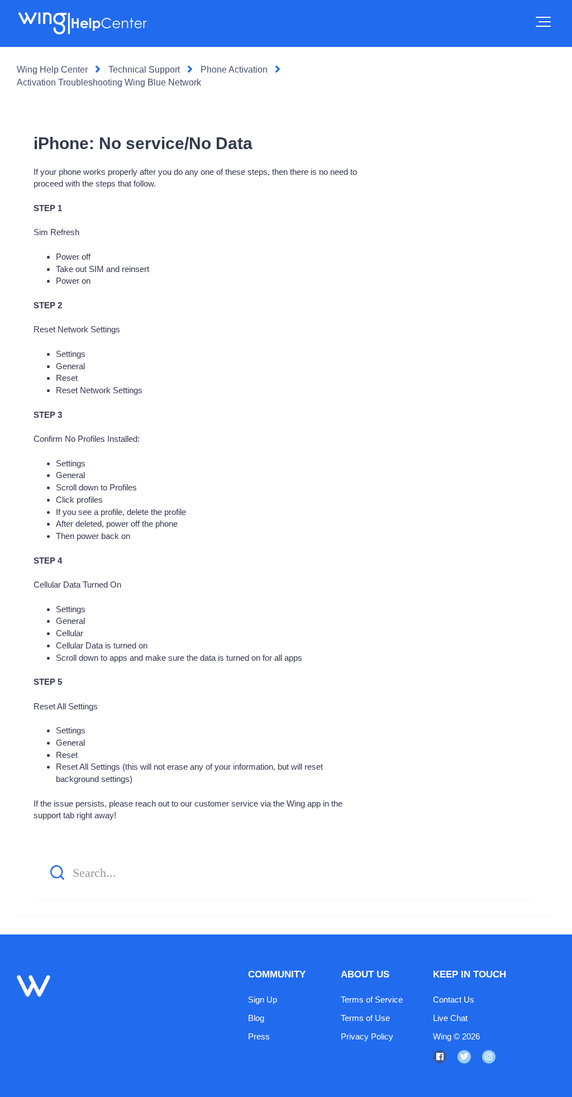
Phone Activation (234, 69)
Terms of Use (365, 1018)
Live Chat (450, 1018)
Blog (256, 1018)
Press (259, 1036)
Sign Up (262, 999)
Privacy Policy (367, 1036)
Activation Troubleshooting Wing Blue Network (109, 82)
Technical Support (144, 69)
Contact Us (453, 999)
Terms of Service (372, 999)
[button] (543, 21)
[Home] (82, 23)
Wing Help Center (52, 69)
